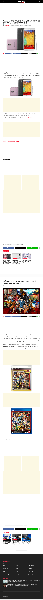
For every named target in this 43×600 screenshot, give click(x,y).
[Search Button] (39, 1)
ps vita (25, 525)
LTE (13, 244)
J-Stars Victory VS (8, 525)
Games (6, 278)
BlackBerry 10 (5, 568)
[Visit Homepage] (21, 2)
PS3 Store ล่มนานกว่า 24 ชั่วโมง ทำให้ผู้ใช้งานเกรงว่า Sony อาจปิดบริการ (26, 542)
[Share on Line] (37, 53)
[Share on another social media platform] (39, 53)
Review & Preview (31, 566)
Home (3, 18)
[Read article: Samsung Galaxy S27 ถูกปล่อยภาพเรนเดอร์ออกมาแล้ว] (26, 256)
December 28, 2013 (28, 117)
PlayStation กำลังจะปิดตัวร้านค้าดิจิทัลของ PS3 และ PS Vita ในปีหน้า (7, 542)
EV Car (4, 571)
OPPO (17, 573)
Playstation (25, 285)
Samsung (25, 25)
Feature (4, 573)
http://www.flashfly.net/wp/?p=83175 (11, 441)
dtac (3, 570)
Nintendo (17, 570)
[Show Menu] (3, 1)
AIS (3, 563)
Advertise (7, 594)
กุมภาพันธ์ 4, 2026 (15, 546)
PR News (30, 563)
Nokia (17, 571)
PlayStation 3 (20, 525)
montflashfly (8, 285)
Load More (21, 269)
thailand (21, 244)
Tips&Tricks (30, 571)
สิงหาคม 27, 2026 (25, 263)
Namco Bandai (14, 525)
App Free (4, 566)
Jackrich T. (7, 25)
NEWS (22, 25)
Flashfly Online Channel (7, 574)
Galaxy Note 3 (9, 244)
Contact (19, 594)
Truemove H (30, 573)
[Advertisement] (21, 105)
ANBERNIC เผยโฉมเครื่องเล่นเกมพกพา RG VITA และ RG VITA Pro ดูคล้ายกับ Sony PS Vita (16, 543)
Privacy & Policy (13, 594)
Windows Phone (31, 574)
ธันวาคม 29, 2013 (14, 25)
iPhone (17, 565)
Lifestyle (15, 539)
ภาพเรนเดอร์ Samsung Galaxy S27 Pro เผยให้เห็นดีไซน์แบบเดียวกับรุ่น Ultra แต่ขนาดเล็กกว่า (7, 262)
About (3, 594)
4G (5, 244)
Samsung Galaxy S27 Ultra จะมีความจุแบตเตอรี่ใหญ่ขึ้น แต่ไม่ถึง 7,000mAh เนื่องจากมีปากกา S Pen (16, 262)
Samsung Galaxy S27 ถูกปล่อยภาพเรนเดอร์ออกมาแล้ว (26, 261)
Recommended (31, 565)
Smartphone (29, 25)
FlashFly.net (6, 596)
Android (6, 18)
